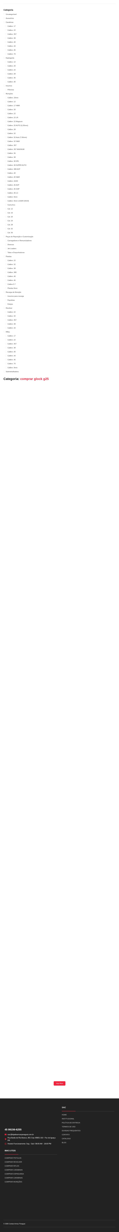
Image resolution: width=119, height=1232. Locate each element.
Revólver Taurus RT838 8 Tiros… (25, 504)
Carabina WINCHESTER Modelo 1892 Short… (32, 1068)
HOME (64, 1115)
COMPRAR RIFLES (12, 1166)
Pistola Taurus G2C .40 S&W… (70, 714)
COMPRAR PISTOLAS (13, 1158)
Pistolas (7, 711)
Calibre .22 (8, 980)
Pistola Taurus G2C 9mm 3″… (23, 714)
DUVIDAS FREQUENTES (71, 1131)
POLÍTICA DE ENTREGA (71, 1123)
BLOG (64, 1142)
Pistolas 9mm (14, 711)
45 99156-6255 (13, 1129)
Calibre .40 (55, 711)
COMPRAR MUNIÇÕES (13, 1182)
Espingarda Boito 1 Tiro (19, 897)
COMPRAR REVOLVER (13, 1162)
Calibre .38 (8, 501)
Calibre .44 (8, 1066)
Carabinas (15, 980)
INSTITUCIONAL (68, 1119)
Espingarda (15, 894)
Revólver (14, 501)
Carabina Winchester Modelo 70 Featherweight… (34, 983)
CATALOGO (66, 1139)
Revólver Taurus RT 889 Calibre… (25, 652)
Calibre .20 (8, 894)
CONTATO (66, 1135)
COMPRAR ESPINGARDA (14, 1174)
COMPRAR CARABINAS (14, 1170)
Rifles (27, 1066)
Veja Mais (59, 1083)
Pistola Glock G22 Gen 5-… (21, 812)
